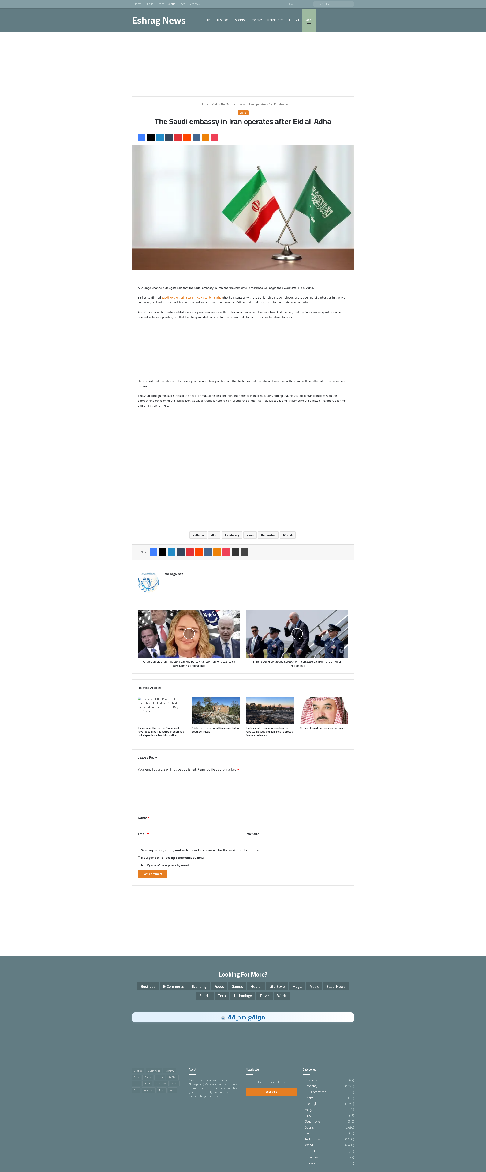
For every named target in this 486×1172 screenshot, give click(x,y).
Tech (182, 4)
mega (297, 986)
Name (143, 818)
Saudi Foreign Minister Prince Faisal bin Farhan (192, 297)
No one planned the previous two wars (322, 727)
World (171, 4)
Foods (219, 986)
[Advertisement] (243, 64)
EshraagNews (173, 574)
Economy (256, 19)
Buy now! (195, 4)
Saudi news (336, 986)
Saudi (289, 535)
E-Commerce (173, 986)
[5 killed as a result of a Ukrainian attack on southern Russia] (216, 711)
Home (138, 4)
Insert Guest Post (218, 19)
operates (269, 535)
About (149, 4)
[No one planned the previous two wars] (324, 711)
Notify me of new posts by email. (166, 865)
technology (275, 19)
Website (253, 834)
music (314, 986)
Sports (240, 19)
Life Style (294, 19)
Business (148, 986)
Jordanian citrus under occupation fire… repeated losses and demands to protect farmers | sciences (270, 731)
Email (143, 834)
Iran (251, 535)
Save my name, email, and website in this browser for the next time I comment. (201, 850)
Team (160, 4)
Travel (265, 995)
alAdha (199, 535)
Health (256, 986)
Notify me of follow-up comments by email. (174, 858)
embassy (233, 535)
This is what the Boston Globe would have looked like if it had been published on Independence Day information (161, 731)
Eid (215, 535)
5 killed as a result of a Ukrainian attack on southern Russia (216, 729)
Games (237, 986)
